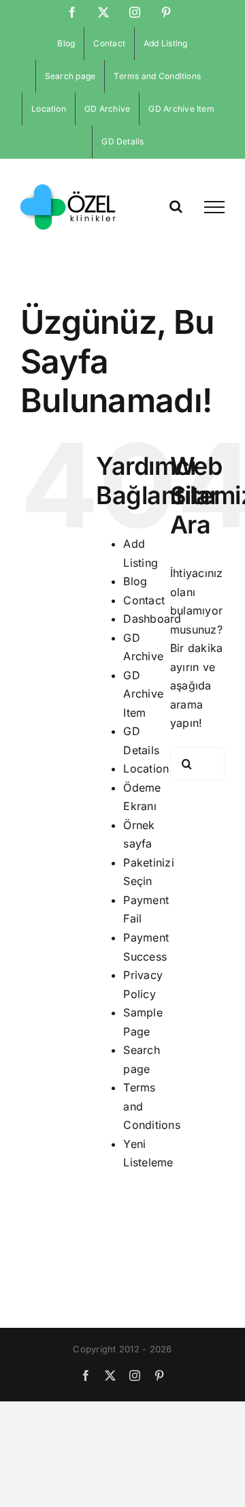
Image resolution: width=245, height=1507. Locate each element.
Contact (144, 600)
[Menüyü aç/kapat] (214, 207)
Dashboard (152, 618)
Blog (135, 581)
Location (146, 768)
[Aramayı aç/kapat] (175, 206)
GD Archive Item (143, 693)
